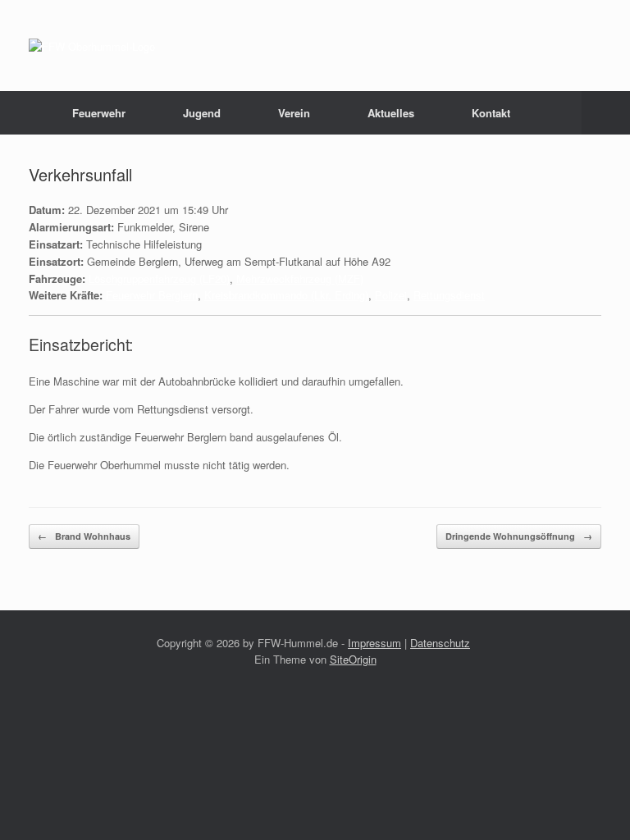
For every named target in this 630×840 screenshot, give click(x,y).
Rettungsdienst (449, 295)
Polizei (391, 295)
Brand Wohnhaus (84, 536)
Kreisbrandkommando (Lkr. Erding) (286, 295)
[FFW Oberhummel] (92, 45)
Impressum (374, 643)
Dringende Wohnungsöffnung (518, 536)
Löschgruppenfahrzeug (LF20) (159, 278)
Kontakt (491, 113)
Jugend (202, 113)
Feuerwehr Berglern (152, 295)
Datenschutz (440, 643)
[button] (606, 113)
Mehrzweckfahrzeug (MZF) (299, 278)
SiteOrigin (353, 659)
